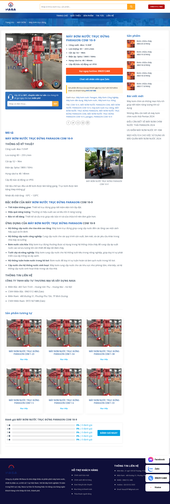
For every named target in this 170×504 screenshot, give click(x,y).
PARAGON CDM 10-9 (103, 116)
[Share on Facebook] (68, 123)
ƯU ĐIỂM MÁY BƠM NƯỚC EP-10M (144, 130)
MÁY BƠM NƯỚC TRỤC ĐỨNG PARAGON (55, 223)
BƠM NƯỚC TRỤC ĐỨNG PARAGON (56, 202)
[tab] (9, 132)
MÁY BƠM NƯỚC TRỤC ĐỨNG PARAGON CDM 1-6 (64, 401)
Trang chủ (62, 15)
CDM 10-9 (74, 104)
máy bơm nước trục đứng (103, 108)
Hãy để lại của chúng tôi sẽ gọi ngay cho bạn (36, 96)
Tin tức (100, 15)
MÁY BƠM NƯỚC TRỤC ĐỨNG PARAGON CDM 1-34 (64, 352)
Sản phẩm (88, 15)
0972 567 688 (91, 90)
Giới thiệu (75, 15)
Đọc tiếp (24, 359)
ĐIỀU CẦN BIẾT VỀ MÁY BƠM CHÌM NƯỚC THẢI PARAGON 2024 (144, 123)
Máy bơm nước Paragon (86, 97)
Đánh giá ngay (108, 432)
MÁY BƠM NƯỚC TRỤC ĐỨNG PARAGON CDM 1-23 (24, 352)
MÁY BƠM (21, 22)
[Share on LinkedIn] (88, 123)
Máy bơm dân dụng (74, 100)
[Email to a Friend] (78, 123)
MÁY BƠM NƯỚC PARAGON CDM (95, 104)
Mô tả (9, 132)
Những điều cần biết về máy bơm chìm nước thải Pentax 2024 (143, 115)
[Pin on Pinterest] (83, 123)
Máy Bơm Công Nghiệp (108, 97)
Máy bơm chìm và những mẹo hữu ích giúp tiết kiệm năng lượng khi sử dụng (145, 104)
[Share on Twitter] (73, 123)
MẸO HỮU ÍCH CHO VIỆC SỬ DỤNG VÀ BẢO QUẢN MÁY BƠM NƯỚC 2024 (146, 137)
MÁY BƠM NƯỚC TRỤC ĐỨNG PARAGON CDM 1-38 (104, 352)
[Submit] (131, 7)
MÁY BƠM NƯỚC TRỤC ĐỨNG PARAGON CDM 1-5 (24, 401)
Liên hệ (110, 15)
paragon (89, 116)
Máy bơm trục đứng (37, 22)
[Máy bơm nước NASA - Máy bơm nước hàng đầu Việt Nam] (20, 7)
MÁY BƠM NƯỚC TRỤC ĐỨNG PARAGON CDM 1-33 (104, 401)
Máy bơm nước (90, 100)
